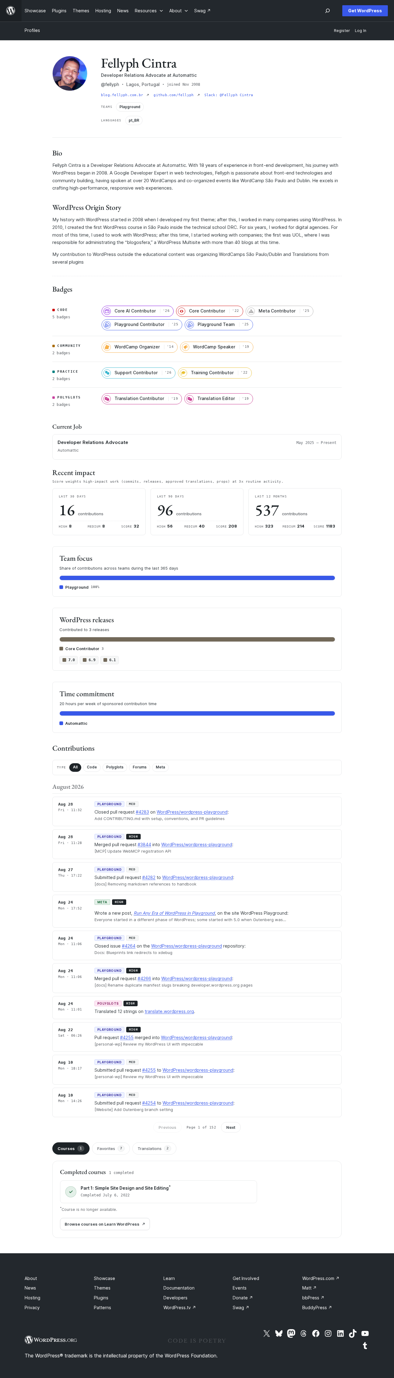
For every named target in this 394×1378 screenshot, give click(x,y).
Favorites (109, 1148)
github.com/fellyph (175, 95)
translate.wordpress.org (169, 1011)
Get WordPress (365, 10)
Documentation (179, 1287)
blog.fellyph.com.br (123, 95)
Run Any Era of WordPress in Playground (174, 913)
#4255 (127, 1037)
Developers (175, 1297)
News (30, 1287)
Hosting (32, 1297)
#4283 (142, 812)
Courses (70, 1148)
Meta (160, 767)
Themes (102, 1287)
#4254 (149, 1102)
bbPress (313, 1297)
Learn (169, 1278)
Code (92, 767)
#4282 (148, 877)
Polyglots (114, 767)
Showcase (104, 1278)
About (31, 1278)
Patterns (102, 1307)
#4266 (144, 978)
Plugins (101, 1297)
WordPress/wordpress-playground (192, 812)
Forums (140, 767)
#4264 (128, 945)
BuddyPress (317, 1307)
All (75, 767)
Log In (360, 30)
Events (240, 1287)
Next (230, 1127)
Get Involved (246, 1278)
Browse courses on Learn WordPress (102, 1224)
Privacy (32, 1307)
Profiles (32, 30)
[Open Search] (327, 11)
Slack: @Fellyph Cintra (228, 95)
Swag (241, 1307)
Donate (243, 1297)
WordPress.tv (179, 1307)
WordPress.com (321, 1278)
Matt (309, 1287)
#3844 (144, 844)
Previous (167, 1127)
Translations (153, 1148)
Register (342, 30)
